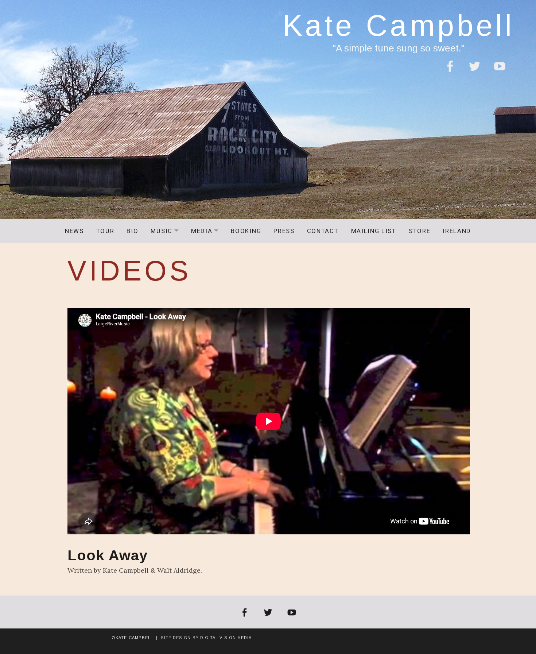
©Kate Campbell (132, 637)
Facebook (449, 70)
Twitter (474, 70)
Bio (132, 231)
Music (167, 231)
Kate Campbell (398, 25)
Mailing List (373, 231)
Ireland (457, 231)
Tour (105, 231)
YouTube (499, 70)
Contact (323, 231)
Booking (246, 231)
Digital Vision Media (226, 637)
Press (283, 231)
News (74, 231)
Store (419, 231)
